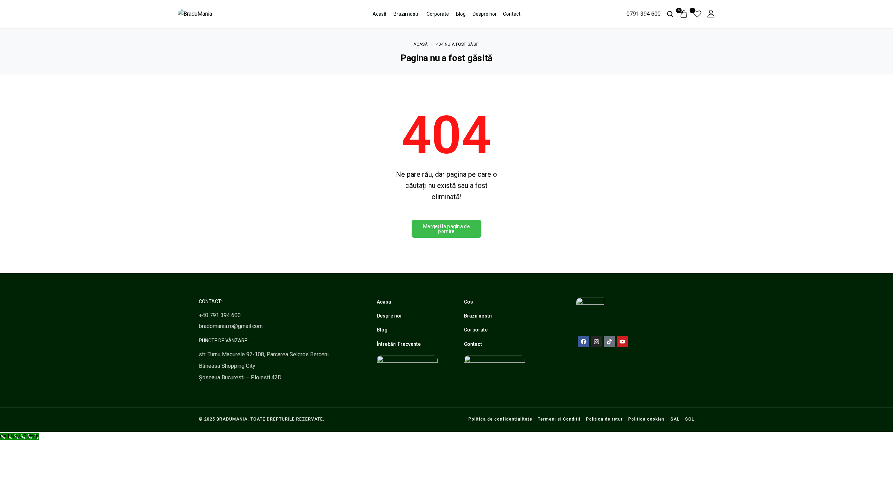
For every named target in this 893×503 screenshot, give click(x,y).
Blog (461, 14)
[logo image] (195, 13)
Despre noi (484, 14)
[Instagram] (596, 341)
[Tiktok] (609, 341)
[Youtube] (622, 341)
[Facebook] (583, 341)
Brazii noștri (406, 14)
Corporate (438, 14)
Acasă (380, 14)
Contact (511, 14)
